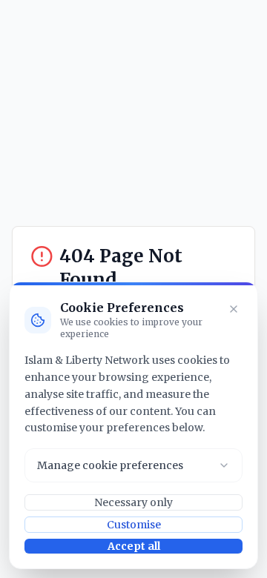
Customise (134, 524)
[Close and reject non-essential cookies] (234, 309)
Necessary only (133, 502)
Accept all (134, 546)
